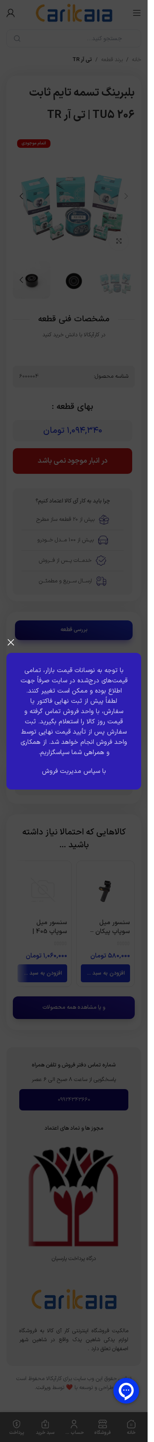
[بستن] (10, 642)
